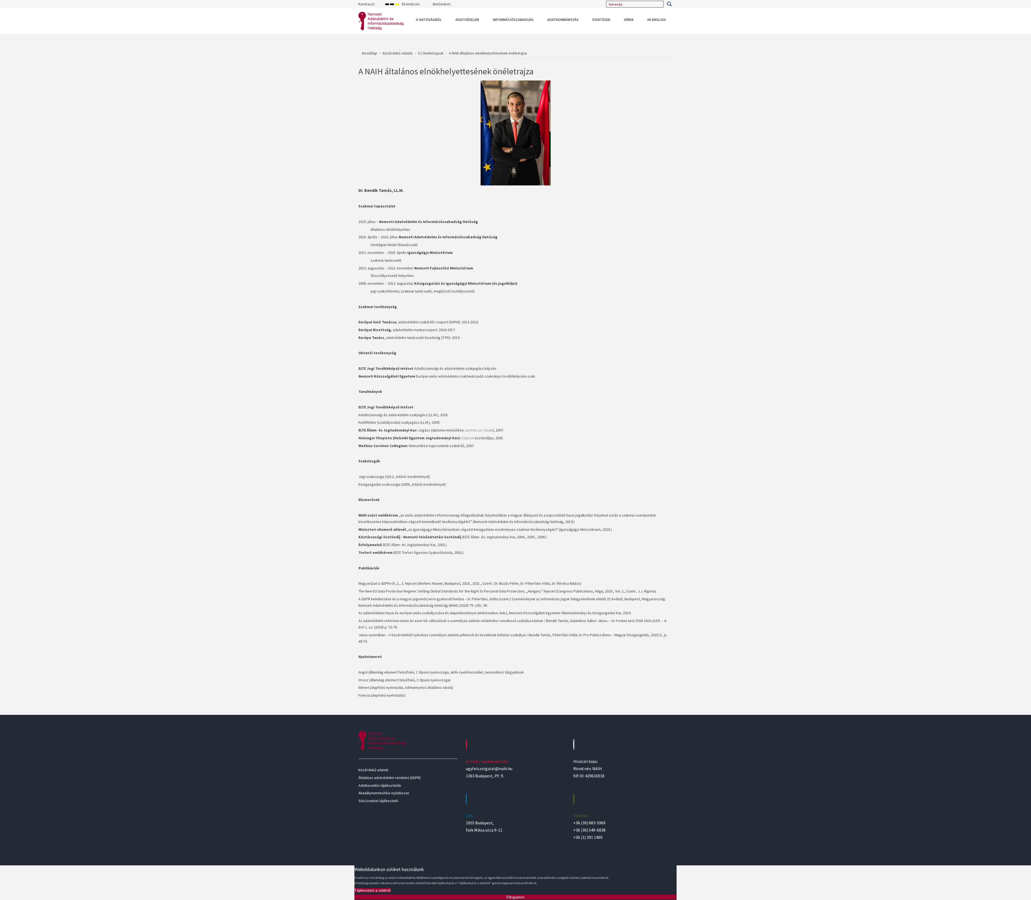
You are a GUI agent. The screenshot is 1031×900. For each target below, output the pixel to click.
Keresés (669, 4)
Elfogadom (515, 897)
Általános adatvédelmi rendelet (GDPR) (389, 777)
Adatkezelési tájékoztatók (379, 785)
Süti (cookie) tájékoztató (378, 800)
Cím (469, 815)
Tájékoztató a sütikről (372, 890)
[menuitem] (428, 19)
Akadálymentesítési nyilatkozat (383, 793)
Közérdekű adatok (373, 769)
